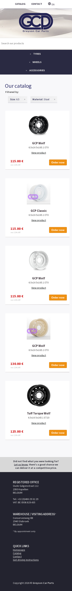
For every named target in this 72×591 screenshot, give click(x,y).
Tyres (37, 53)
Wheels (37, 62)
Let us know (21, 464)
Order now (57, 162)
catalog (20, 4)
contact (36, 4)
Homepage (19, 550)
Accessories (37, 70)
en (52, 4)
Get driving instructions (26, 559)
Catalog (17, 553)
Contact (17, 556)
